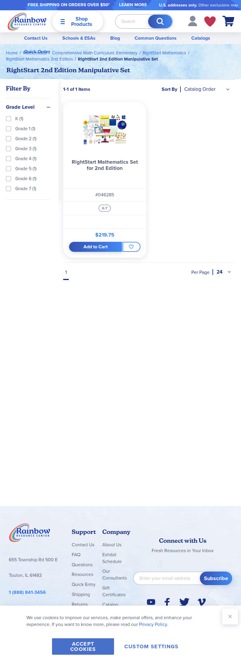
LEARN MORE (133, 4)
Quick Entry (84, 584)
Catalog (110, 604)
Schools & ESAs (79, 38)
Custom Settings (151, 646)
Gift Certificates (113, 591)
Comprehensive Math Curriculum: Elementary (94, 53)
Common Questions (156, 38)
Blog (115, 38)
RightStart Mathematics (164, 53)
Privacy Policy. (153, 624)
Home (12, 53)
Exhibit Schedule (112, 558)
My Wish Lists (210, 21)
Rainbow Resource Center (30, 534)
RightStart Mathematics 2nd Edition (39, 59)
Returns (80, 604)
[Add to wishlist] (131, 247)
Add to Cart (95, 246)
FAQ (76, 554)
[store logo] (27, 21)
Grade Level (20, 107)
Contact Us (36, 38)
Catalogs (200, 38)
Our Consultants (114, 574)
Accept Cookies (83, 646)
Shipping (81, 594)
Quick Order (37, 51)
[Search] (160, 21)
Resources (82, 574)
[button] (193, 20)
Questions (82, 564)
